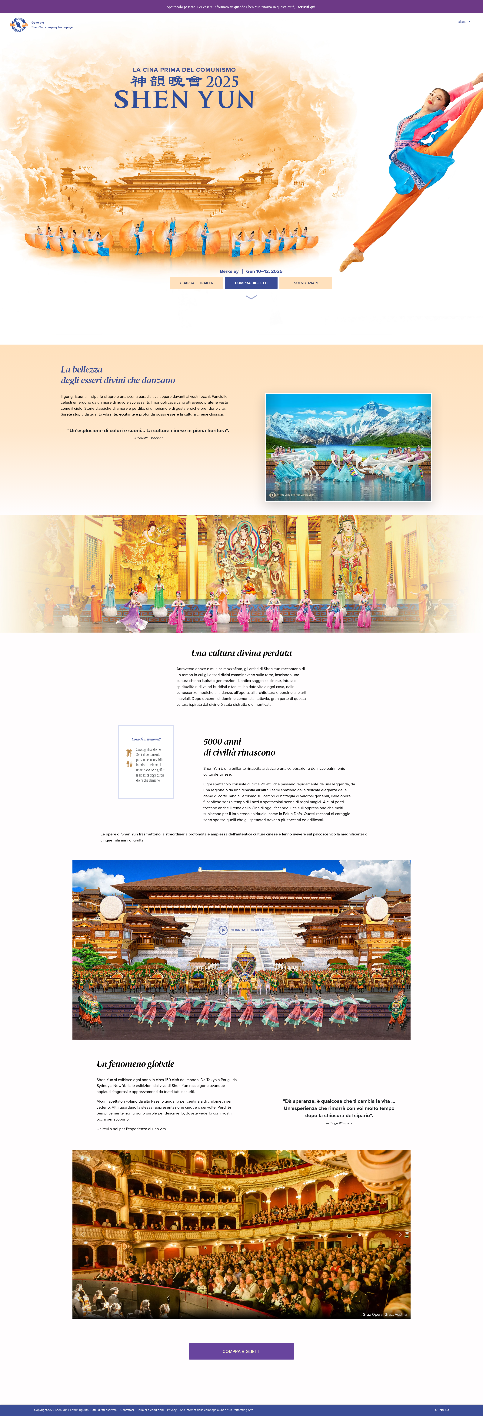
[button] (251, 292)
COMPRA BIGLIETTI (251, 282)
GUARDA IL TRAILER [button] (196, 282)
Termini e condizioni (150, 1410)
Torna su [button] (441, 1410)
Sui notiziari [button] (306, 282)
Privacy (172, 1410)
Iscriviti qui (305, 7)
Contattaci (127, 1410)
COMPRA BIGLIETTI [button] (241, 1351)
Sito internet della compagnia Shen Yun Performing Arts (216, 1410)
